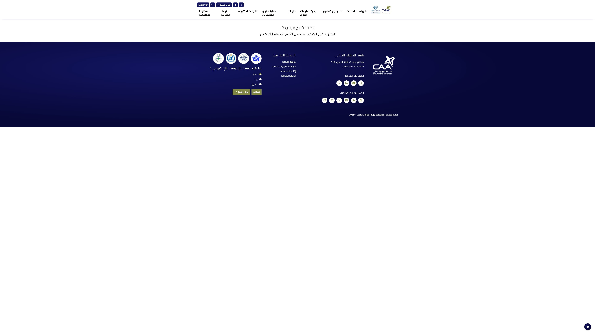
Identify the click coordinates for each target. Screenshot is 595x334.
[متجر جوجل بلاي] (354, 100)
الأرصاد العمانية (225, 13)
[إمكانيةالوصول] (241, 4)
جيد (256, 79)
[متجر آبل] (346, 100)
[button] (212, 4)
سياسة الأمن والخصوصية (284, 66)
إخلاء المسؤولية (288, 71)
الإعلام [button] (291, 11)
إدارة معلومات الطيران (308, 13)
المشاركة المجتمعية (205, 13)
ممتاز (255, 74)
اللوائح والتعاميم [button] (332, 11)
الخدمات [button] (351, 11)
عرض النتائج (243, 92)
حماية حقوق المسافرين (269, 13)
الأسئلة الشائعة (288, 75)
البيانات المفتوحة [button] (247, 11)
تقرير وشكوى (224, 5)
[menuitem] (241, 4)
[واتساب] (332, 100)
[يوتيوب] (354, 83)
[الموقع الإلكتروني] (361, 100)
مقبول (254, 84)
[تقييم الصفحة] (587, 326)
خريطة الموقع (289, 62)
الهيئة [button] (362, 11)
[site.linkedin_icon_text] (346, 83)
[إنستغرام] (339, 83)
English (201, 5)
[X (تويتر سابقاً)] (361, 83)
